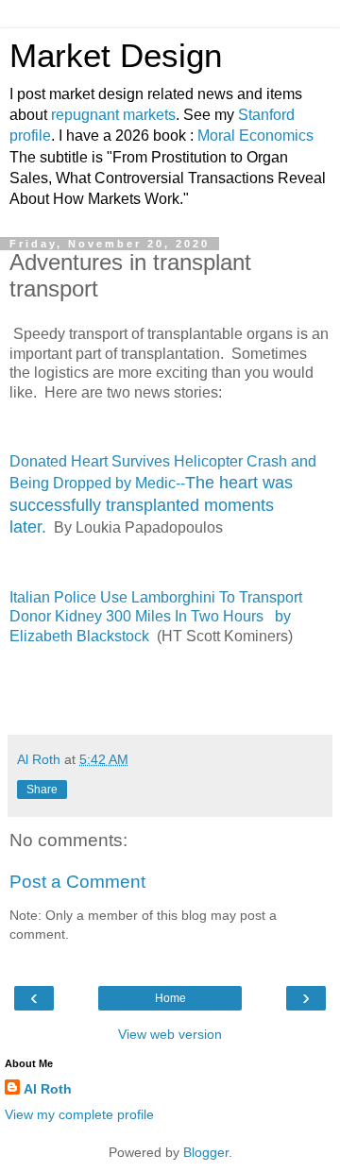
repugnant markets (113, 115)
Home (170, 998)
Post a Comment (77, 882)
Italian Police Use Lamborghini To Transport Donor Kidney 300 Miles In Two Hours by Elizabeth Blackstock (155, 617)
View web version (170, 1034)
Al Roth (48, 1088)
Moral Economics (255, 135)
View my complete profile (79, 1114)
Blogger (206, 1152)
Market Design (115, 56)
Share (42, 789)
